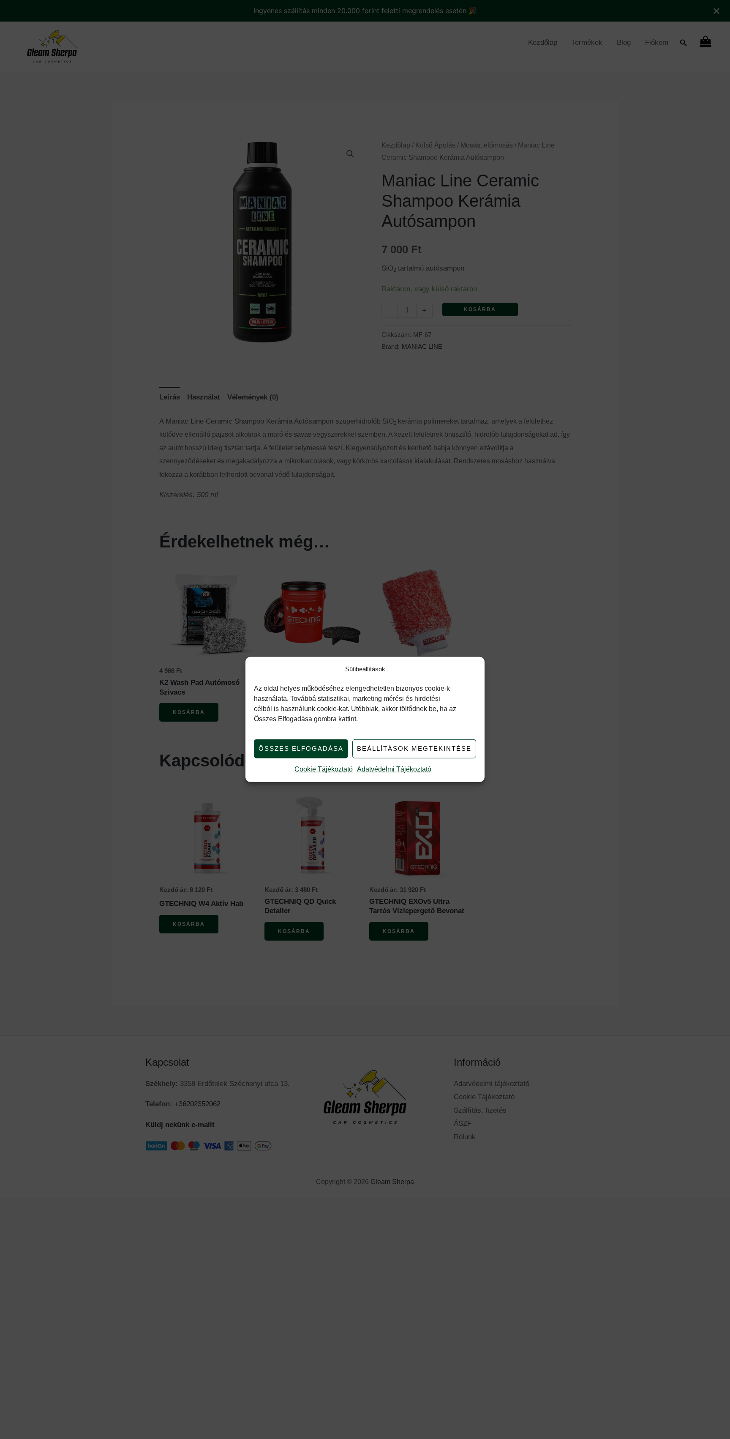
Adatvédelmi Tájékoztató (394, 769)
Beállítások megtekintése (414, 748)
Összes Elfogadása (301, 748)
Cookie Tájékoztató (323, 769)
